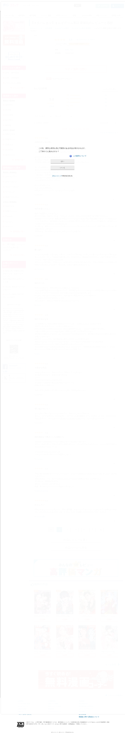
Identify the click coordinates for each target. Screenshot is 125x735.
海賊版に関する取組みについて (89, 717)
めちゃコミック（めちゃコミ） (58, 732)
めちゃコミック (57, 176)
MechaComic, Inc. (70, 732)
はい (62, 161)
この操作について (78, 156)
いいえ (62, 168)
